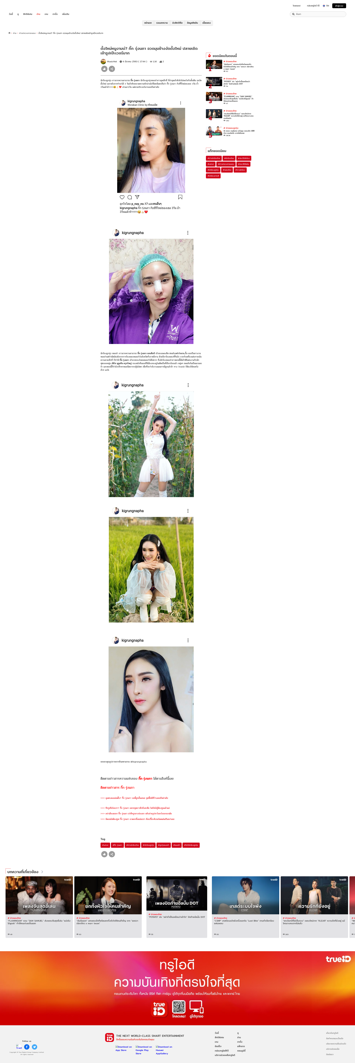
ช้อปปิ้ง (218, 1046)
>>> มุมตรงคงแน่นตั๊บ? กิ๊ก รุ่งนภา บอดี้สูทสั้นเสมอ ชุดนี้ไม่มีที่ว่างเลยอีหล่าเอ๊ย (134, 798)
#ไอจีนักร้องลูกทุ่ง (191, 845)
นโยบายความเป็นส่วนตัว (336, 1043)
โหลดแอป (297, 5)
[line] (19, 1047)
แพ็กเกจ (241, 1046)
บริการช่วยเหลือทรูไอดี (225, 1055)
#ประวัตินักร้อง (244, 158)
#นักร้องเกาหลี (213, 175)
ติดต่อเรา (330, 1054)
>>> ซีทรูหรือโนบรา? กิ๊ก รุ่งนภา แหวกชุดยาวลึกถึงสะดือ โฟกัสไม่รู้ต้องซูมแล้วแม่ (135, 808)
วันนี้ (11, 14)
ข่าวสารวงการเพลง (27, 33)
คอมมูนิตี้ (241, 1050)
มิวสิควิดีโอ (177, 23)
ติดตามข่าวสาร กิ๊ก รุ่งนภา (117, 787)
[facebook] (27, 1047)
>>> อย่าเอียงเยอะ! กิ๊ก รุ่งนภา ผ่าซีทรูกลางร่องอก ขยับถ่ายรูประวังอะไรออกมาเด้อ (136, 813)
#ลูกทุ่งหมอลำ (163, 845)
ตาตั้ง (55, 14)
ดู (18, 14)
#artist (105, 845)
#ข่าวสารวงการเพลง (226, 164)
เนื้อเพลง (206, 23)
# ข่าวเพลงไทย (230, 61)
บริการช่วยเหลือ (332, 1049)
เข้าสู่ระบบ (339, 5)
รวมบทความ (162, 23)
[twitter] (34, 1047)
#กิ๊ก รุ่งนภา (117, 845)
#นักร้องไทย (229, 158)
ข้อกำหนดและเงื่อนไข (334, 1038)
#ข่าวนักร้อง (240, 169)
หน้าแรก (148, 23)
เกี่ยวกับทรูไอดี (332, 1033)
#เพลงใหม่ (227, 169)
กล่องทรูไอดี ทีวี (313, 5)
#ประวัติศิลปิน (243, 164)
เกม (46, 14)
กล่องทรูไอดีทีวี (222, 1050)
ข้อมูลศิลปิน (192, 23)
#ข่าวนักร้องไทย (132, 845)
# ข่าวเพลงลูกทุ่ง (231, 128)
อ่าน (38, 14)
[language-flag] (324, 6)
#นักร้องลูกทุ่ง (148, 845)
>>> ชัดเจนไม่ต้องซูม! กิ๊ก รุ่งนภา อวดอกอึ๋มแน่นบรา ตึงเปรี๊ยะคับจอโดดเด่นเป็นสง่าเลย (137, 819)
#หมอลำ (176, 845)
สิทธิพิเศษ (27, 14)
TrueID (17, 5)
